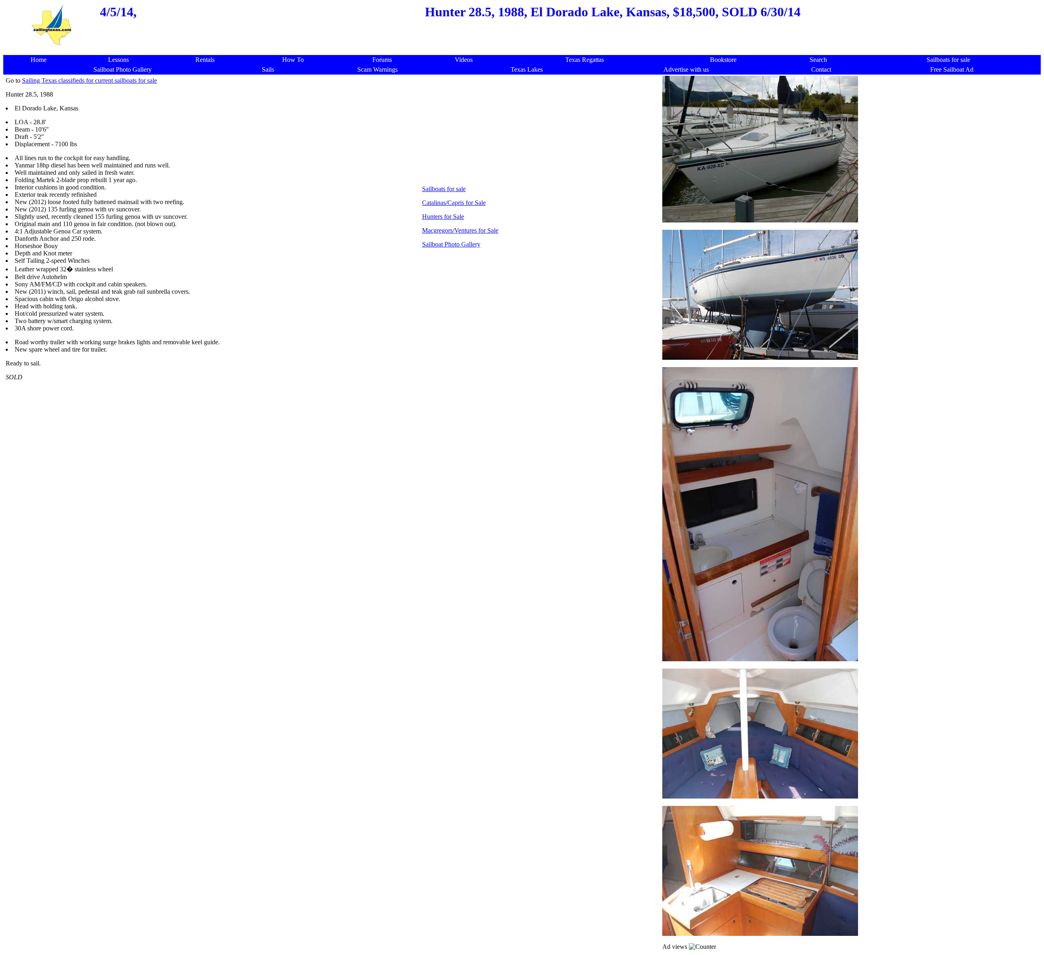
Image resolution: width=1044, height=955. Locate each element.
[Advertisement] (524, 51)
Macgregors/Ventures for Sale (460, 230)
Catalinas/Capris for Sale (454, 202)
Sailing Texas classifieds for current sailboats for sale (89, 80)
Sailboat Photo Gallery (451, 244)
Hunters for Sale (443, 216)
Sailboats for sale (444, 188)
